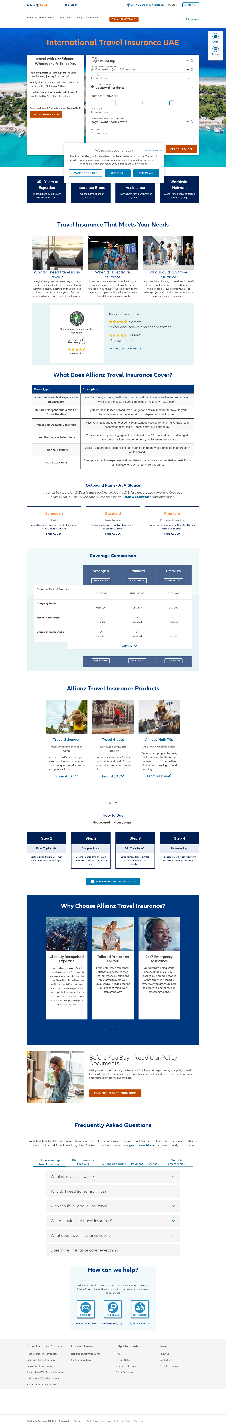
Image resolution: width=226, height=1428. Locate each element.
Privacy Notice (123, 1360)
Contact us (165, 1360)
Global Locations (169, 1366)
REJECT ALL (118, 173)
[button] (192, 19)
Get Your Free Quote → (46, 114)
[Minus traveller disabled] (113, 103)
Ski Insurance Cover (81, 1360)
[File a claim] (113, 1309)
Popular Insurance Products (42, 1353)
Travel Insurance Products (41, 17)
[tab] (49, 1163)
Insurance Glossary (125, 1366)
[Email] (86, 1309)
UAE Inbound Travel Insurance (43, 1378)
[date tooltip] (192, 79)
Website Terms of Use (119, 1421)
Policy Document (124, 1372)
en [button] (173, 5)
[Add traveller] (171, 103)
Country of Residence (105, 84)
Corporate (139, 1421)
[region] (114, 163)
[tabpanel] (113, 1213)
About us (164, 1353)
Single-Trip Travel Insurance (41, 1366)
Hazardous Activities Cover (85, 1353)
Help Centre (65, 17)
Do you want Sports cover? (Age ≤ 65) (107, 119)
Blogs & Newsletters (87, 17)
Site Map (78, 1421)
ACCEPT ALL (146, 173)
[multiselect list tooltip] (192, 70)
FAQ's (118, 1353)
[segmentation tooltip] (192, 61)
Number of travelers (104, 96)
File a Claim (70, 4)
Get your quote (181, 149)
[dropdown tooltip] (192, 122)
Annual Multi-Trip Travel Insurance (45, 1372)
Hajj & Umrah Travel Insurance (43, 1384)
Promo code (95, 129)
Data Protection (95, 1421)
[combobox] (140, 60)
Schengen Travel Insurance (41, 1360)
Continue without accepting (152, 150)
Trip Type (95, 58)
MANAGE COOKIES (85, 173)
